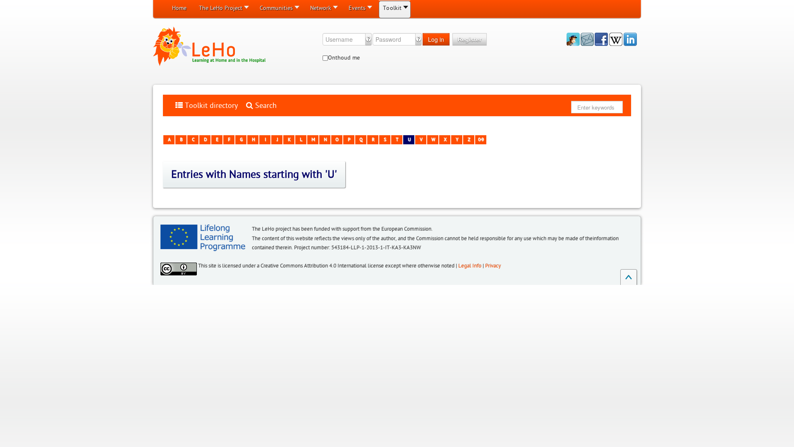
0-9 (480, 139)
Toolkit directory (210, 105)
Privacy (493, 266)
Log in (436, 39)
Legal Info (469, 266)
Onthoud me (344, 58)
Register (469, 39)
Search (265, 105)
